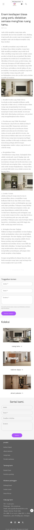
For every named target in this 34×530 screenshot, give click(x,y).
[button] (3, 4)
